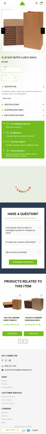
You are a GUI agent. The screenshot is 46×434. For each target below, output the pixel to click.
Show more (7, 98)
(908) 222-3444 (10, 366)
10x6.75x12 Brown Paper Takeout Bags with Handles (12, 319)
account (36, 3)
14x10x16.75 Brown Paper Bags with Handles (33, 319)
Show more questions (23, 262)
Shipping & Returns (8, 397)
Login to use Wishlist (20, 295)
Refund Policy (7, 400)
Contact (4, 416)
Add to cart (11, 430)
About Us (5, 412)
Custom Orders (7, 419)
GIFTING (4, 384)
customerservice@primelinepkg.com (18, 370)
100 (4, 70)
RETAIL (4, 381)
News (4, 422)
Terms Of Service (8, 403)
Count (5, 67)
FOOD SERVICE (7, 387)
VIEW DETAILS (12, 334)
